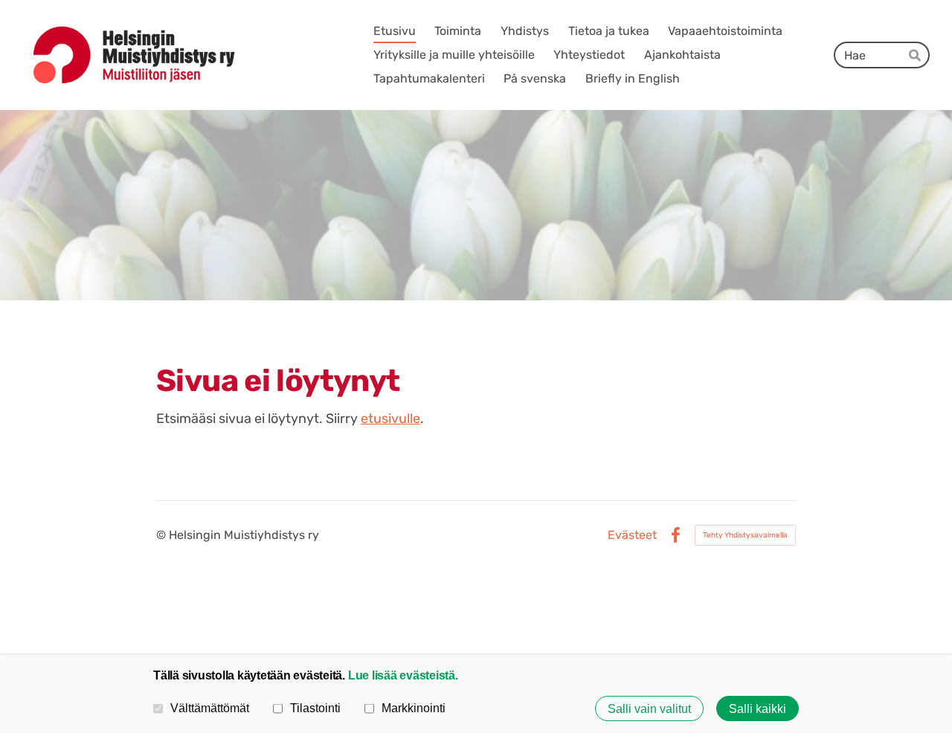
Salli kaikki (757, 708)
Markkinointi (414, 707)
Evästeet (632, 535)
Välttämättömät (209, 707)
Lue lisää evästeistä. (403, 675)
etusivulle (390, 418)
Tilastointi (315, 707)
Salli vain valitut (649, 708)
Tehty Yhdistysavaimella (745, 535)
